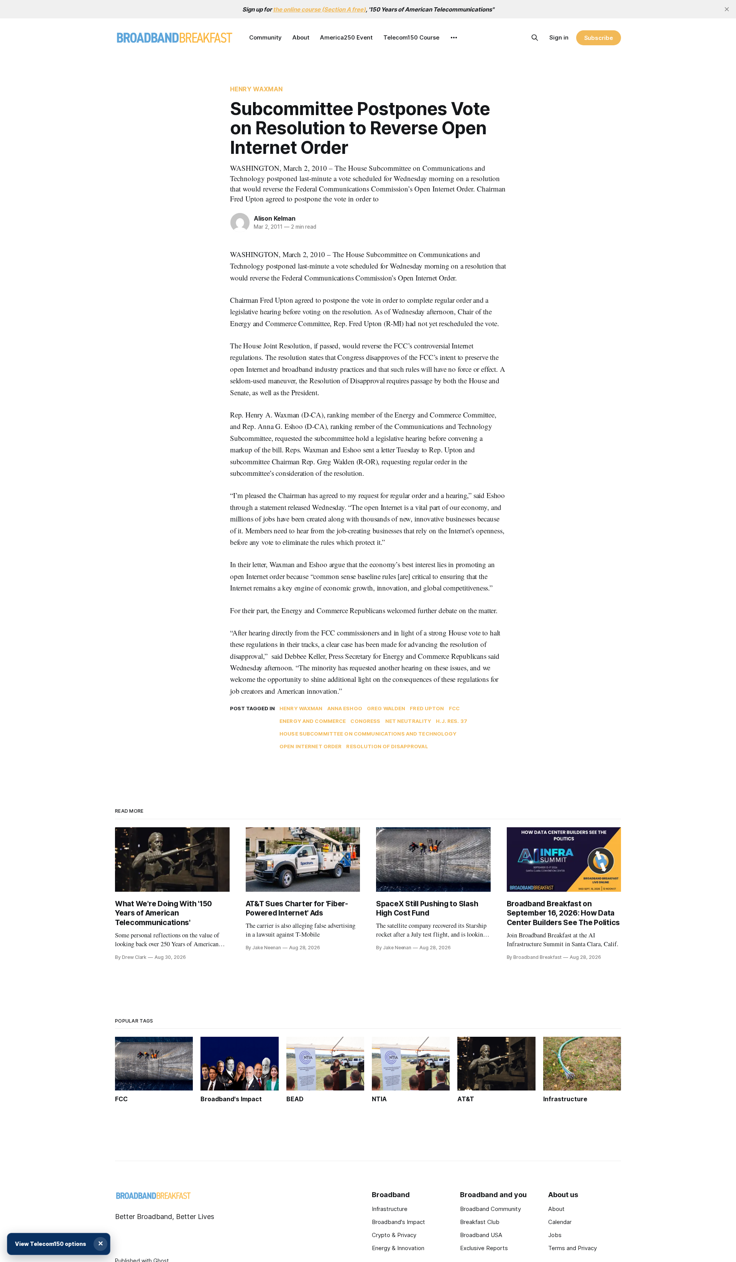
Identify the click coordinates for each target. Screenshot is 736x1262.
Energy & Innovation (398, 1248)
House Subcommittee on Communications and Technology (368, 734)
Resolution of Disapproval (387, 746)
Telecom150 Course (411, 37)
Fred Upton (427, 708)
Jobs (555, 1235)
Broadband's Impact (398, 1222)
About (300, 37)
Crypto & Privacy (394, 1235)
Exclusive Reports (484, 1248)
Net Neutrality (408, 721)
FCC (454, 708)
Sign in (558, 37)
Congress (365, 721)
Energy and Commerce (312, 721)
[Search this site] (535, 37)
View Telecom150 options (50, 1244)
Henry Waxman (256, 89)
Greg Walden (386, 708)
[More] (454, 37)
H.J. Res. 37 (451, 721)
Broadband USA (481, 1235)
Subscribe (598, 37)
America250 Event (346, 37)
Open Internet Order (310, 746)
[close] (727, 9)
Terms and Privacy (572, 1248)
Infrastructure (389, 1209)
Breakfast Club (479, 1222)
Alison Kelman (274, 218)
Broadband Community (490, 1209)
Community (265, 37)
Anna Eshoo (344, 708)
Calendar (560, 1222)
